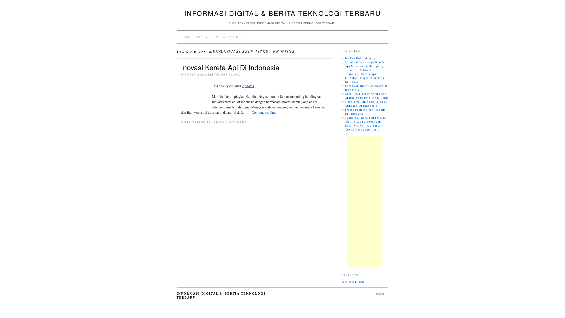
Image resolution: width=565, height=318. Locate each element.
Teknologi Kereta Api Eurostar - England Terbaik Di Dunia (364, 77)
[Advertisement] (364, 202)
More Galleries (196, 122)
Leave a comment (230, 122)
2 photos (248, 86)
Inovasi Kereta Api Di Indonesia (230, 67)
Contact (204, 37)
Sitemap (380, 293)
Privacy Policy (231, 37)
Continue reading (266, 112)
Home (186, 37)
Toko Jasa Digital (352, 281)
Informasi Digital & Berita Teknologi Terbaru (282, 13)
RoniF (190, 74)
